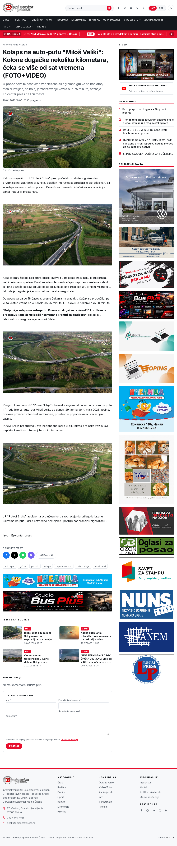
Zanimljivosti (153, 19)
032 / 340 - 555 (16, 817)
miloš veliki (100, 566)
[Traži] (109, 8)
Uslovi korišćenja (149, 797)
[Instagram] (125, 8)
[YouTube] (131, 8)
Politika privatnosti (150, 792)
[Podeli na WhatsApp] (22, 555)
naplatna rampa (64, 566)
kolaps (47, 566)
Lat (153, 8)
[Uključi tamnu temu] (171, 8)
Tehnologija (22, 26)
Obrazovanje (111, 19)
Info (5, 26)
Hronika (94, 19)
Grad (6, 19)
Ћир (161, 8)
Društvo (37, 19)
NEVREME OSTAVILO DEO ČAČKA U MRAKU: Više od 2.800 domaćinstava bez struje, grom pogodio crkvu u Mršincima (96, 662)
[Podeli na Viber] (31, 555)
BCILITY (170, 837)
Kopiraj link (46, 555)
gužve (23, 566)
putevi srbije (83, 566)
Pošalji (14, 746)
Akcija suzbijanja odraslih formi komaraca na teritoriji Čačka (96, 636)
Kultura (62, 19)
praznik (35, 566)
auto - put (10, 566)
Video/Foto (131, 19)
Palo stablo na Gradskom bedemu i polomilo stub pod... (105, 33)
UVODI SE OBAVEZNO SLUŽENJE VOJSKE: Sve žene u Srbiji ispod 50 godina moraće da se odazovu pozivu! (148, 143)
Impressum (146, 782)
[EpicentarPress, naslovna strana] (18, 8)
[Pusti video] (146, 64)
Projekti (42, 26)
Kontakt (144, 787)
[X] (137, 8)
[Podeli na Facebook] (6, 555)
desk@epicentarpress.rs (21, 822)
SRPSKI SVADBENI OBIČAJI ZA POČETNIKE (148, 153)
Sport (50, 19)
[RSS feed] (143, 8)
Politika (20, 19)
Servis (23, 44)
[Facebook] (118, 8)
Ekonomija (78, 19)
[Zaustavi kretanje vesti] (171, 34)
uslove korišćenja (69, 739)
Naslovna (7, 44)
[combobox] (87, 8)
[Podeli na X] (14, 555)
